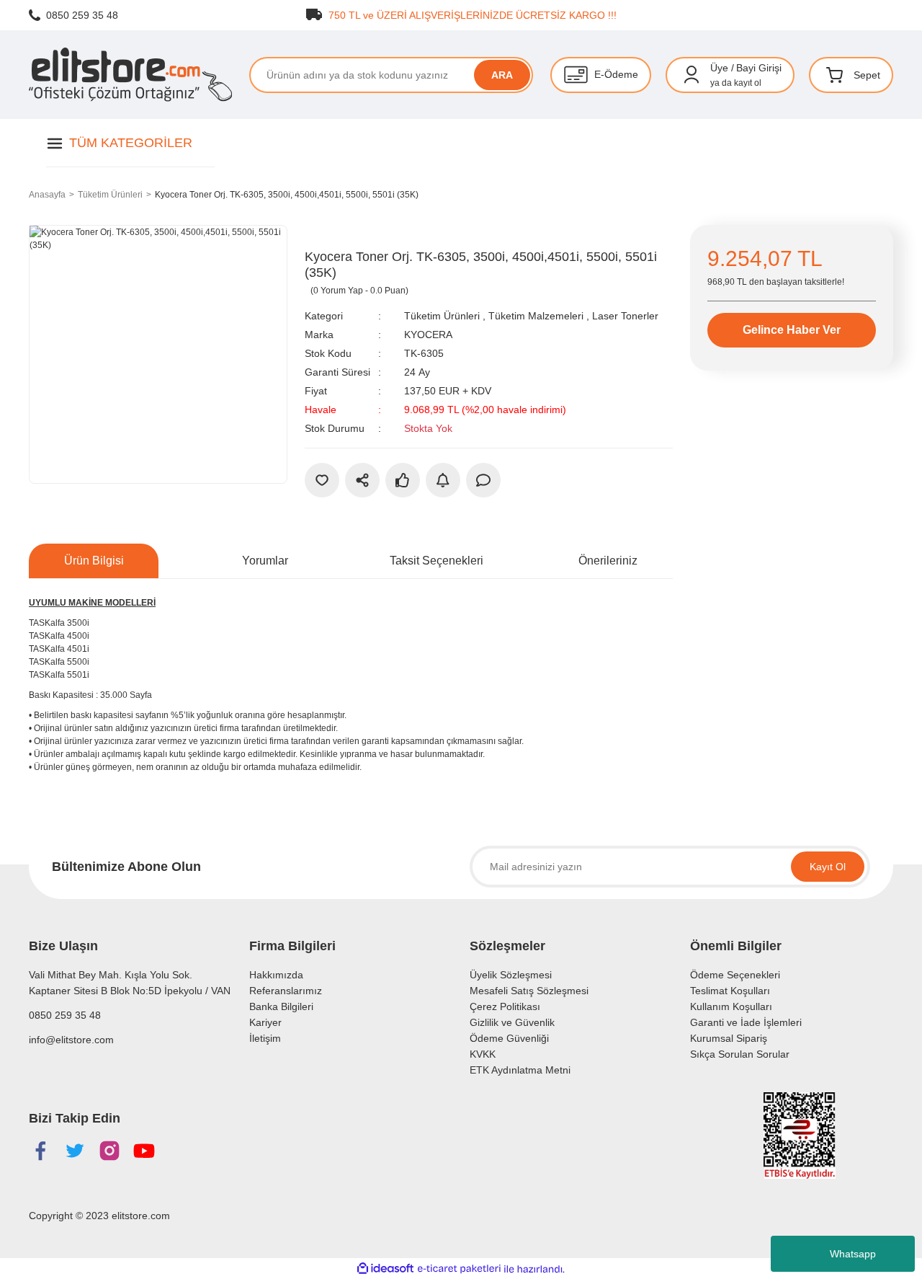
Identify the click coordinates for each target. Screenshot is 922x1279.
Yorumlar (265, 560)
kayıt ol (747, 83)
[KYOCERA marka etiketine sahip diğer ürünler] (337, 236)
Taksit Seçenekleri (436, 560)
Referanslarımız (285, 990)
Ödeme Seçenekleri (735, 975)
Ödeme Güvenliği (509, 1038)
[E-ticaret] (459, 1268)
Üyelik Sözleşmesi (511, 975)
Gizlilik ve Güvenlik (512, 1022)
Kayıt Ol (828, 866)
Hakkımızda (276, 975)
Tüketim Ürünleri (442, 316)
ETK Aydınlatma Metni (520, 1070)
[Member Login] (691, 75)
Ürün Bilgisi (94, 560)
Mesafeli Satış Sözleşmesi (529, 990)
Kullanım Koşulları (731, 1006)
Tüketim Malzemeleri (535, 316)
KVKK (483, 1054)
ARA (502, 75)
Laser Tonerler (625, 316)
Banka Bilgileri (281, 1006)
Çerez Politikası (505, 1006)
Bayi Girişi (759, 68)
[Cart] (835, 75)
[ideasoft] (385, 1269)
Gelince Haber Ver (792, 330)
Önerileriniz (607, 560)
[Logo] (130, 75)
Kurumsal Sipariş (728, 1038)
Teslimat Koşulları (730, 990)
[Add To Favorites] (322, 480)
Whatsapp (853, 1254)
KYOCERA (428, 334)
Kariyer (265, 1022)
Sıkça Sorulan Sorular (739, 1054)
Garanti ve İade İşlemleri (746, 1022)
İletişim (265, 1038)
